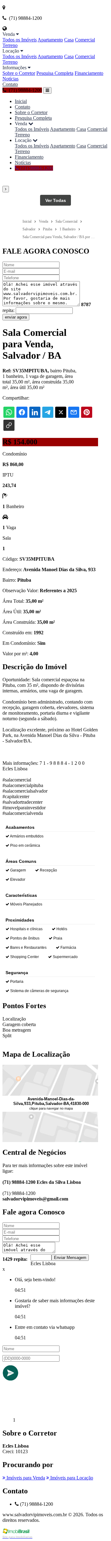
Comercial (85, 39)
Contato (10, 84)
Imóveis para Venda (25, 1477)
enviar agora (16, 317)
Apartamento (50, 39)
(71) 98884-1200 (36, 168)
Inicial (21, 101)
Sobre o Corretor (18, 73)
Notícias (10, 78)
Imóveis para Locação (71, 1477)
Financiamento (89, 73)
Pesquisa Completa (54, 73)
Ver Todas (55, 200)
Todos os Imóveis (19, 39)
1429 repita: (14, 1259)
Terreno (10, 45)
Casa (69, 39)
